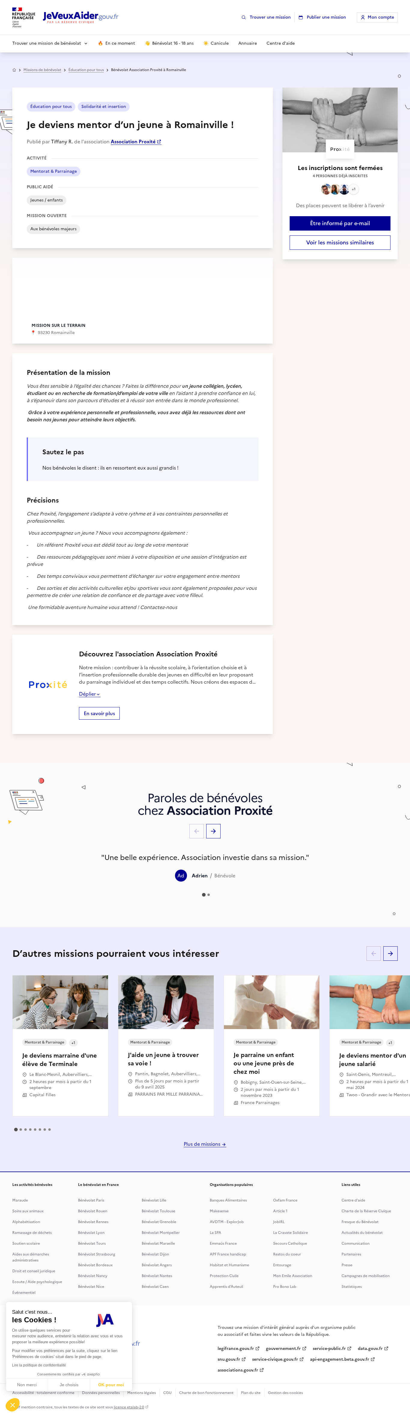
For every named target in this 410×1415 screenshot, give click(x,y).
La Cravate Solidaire (290, 1232)
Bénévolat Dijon (155, 1254)
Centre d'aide (353, 1200)
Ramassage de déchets (32, 1232)
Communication (355, 1243)
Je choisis (69, 1384)
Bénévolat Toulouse (158, 1211)
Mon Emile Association (292, 1276)
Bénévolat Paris (91, 1200)
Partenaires (351, 1254)
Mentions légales (141, 1393)
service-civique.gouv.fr (275, 1359)
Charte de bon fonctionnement (206, 1393)
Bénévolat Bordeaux (95, 1265)
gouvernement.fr (283, 1348)
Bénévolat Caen (155, 1286)
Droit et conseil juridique (33, 1271)
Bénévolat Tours (92, 1243)
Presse (347, 1265)
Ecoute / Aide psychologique (37, 1282)
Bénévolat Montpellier (161, 1232)
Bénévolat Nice (91, 1286)
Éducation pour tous (86, 70)
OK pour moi (111, 1384)
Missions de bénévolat (42, 70)
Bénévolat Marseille (158, 1243)
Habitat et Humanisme (229, 1265)
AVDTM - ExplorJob (227, 1222)
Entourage (282, 1265)
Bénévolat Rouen (92, 1211)
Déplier (87, 693)
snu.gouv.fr (229, 1359)
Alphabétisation (26, 1222)
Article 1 (280, 1211)
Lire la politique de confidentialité (39, 1365)
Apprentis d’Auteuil (226, 1286)
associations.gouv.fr (238, 1370)
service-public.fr (329, 1348)
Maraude (20, 1200)
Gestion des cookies (285, 1393)
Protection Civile (224, 1276)
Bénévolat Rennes (93, 1222)
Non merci (27, 1384)
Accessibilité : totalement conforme (43, 1393)
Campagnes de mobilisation (366, 1276)
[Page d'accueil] (80, 17)
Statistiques (352, 1286)
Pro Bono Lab (284, 1286)
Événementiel (23, 1292)
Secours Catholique (290, 1243)
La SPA (215, 1232)
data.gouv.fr (370, 1348)
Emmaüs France (223, 1243)
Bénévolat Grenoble (159, 1222)
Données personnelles (101, 1393)
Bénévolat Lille (154, 1200)
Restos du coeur (287, 1254)
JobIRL (279, 1222)
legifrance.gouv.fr (236, 1348)
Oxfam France (285, 1200)
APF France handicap (228, 1254)
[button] (12, 1405)
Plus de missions (203, 1144)
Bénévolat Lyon (91, 1232)
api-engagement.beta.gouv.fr (339, 1359)
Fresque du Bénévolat (360, 1222)
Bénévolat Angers (157, 1265)
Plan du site (251, 1393)
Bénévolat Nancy (92, 1276)
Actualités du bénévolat (362, 1232)
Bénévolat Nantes (157, 1276)
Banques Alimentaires (228, 1200)
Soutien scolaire (26, 1243)
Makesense (219, 1211)
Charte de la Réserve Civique (366, 1211)
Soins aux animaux (28, 1211)
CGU (167, 1393)
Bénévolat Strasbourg (96, 1254)
